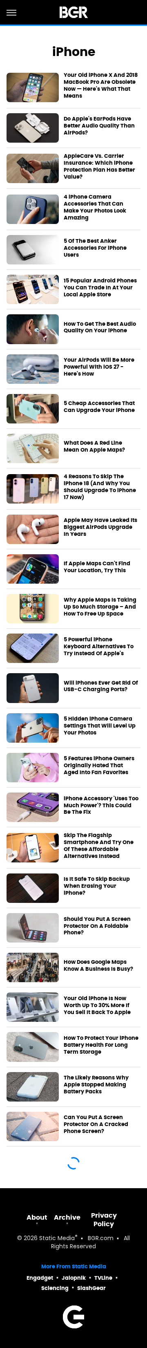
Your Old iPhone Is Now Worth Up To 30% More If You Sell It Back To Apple (97, 1005)
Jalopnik (74, 1277)
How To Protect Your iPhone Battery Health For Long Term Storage (101, 1045)
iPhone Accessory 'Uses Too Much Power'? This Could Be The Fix (101, 805)
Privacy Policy (104, 1219)
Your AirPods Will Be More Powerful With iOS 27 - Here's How (99, 367)
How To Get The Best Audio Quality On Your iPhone (100, 327)
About (37, 1217)
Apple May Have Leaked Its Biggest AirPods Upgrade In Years (100, 527)
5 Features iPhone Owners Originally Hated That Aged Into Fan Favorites (99, 765)
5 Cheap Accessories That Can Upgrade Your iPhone (99, 407)
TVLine (103, 1277)
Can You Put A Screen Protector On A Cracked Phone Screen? (96, 1124)
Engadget (40, 1277)
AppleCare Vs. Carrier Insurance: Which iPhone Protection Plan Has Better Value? (99, 166)
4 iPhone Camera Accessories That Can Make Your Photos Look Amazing (95, 207)
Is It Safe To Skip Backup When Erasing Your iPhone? (97, 886)
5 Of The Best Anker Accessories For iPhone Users (95, 248)
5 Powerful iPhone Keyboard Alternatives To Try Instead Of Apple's (99, 646)
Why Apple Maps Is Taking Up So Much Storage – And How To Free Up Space (100, 607)
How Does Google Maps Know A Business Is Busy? (98, 965)
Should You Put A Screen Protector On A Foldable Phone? (97, 926)
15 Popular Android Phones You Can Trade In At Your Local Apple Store (100, 288)
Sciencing (55, 1288)
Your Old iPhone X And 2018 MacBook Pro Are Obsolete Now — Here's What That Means (101, 85)
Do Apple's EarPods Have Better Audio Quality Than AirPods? (99, 126)
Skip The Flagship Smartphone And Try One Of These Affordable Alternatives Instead (99, 846)
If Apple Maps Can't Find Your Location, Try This (97, 567)
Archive (67, 1217)
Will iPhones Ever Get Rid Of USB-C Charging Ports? (101, 686)
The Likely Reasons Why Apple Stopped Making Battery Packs (96, 1085)
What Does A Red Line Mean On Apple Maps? (94, 446)
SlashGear (91, 1288)
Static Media (57, 1238)
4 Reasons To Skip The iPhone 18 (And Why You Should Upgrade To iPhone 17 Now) (100, 487)
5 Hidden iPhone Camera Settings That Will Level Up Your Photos (100, 726)
